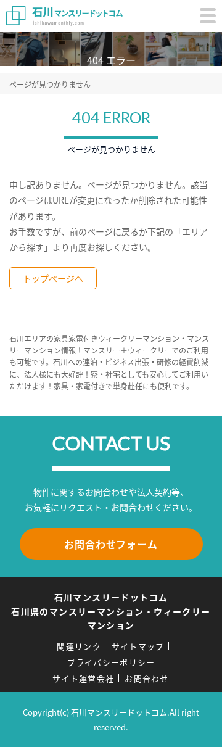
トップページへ (53, 278)
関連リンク (79, 646)
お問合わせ (147, 678)
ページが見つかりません (50, 84)
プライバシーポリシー (111, 662)
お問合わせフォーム (110, 544)
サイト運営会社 (83, 678)
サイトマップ (138, 646)
